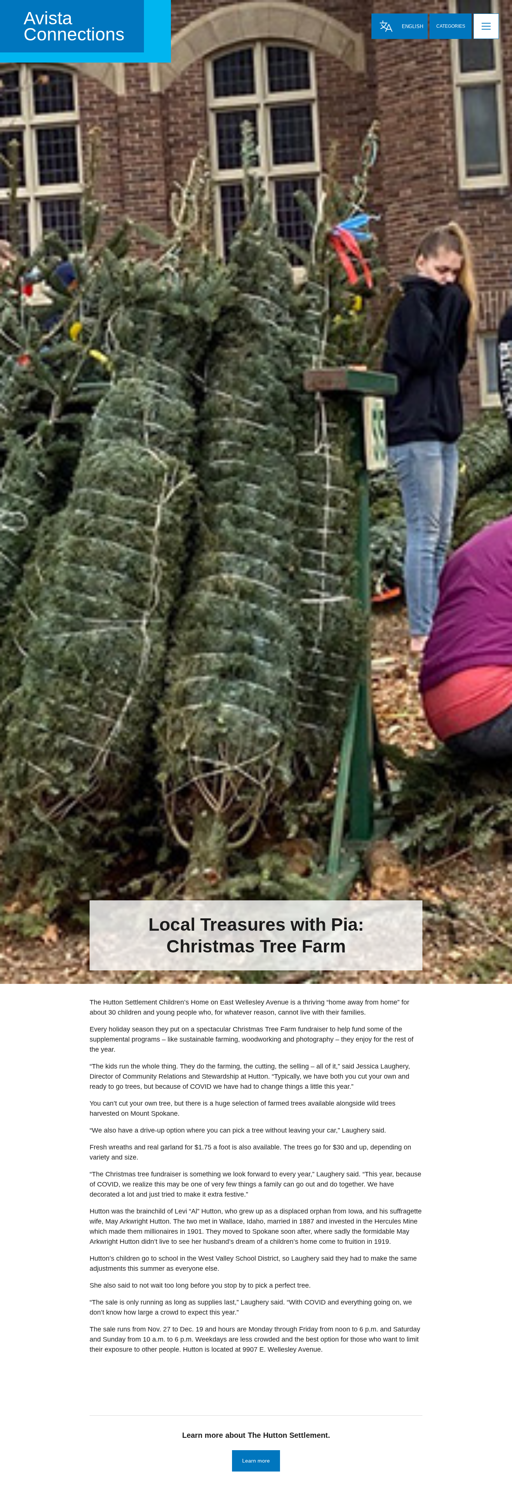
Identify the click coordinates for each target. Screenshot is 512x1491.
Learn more (256, 1461)
